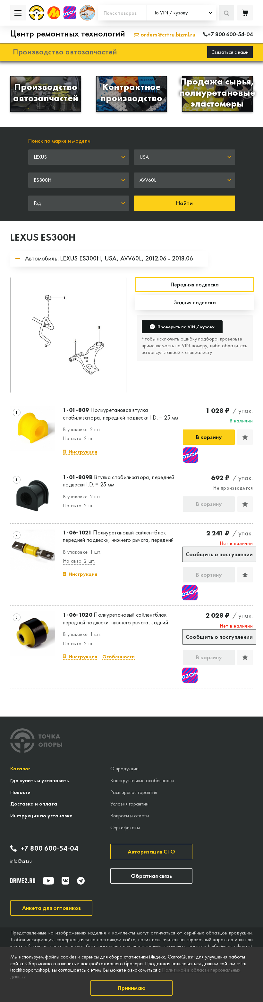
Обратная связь (151, 875)
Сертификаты (125, 827)
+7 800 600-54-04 (49, 848)
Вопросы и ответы (129, 815)
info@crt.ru (21, 861)
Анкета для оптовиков (51, 907)
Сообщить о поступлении (219, 554)
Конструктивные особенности (142, 780)
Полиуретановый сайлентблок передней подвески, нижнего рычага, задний (115, 618)
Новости (20, 792)
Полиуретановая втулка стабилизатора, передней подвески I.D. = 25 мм (120, 413)
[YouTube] (48, 881)
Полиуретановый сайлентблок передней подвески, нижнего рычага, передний (118, 536)
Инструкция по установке (41, 815)
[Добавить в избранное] (245, 437)
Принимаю (132, 987)
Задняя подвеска (195, 302)
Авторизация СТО (151, 851)
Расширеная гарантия (133, 792)
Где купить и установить (39, 780)
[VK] (65, 881)
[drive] (22, 880)
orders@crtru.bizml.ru (167, 34)
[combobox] (181, 12)
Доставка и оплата (33, 803)
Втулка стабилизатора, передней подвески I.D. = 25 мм (118, 480)
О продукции (124, 768)
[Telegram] (81, 881)
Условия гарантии (129, 803)
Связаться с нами (230, 52)
